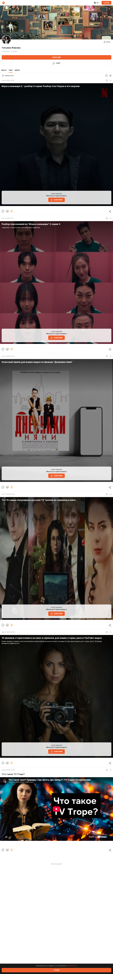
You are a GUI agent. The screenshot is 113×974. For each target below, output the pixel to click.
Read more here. (72, 965)
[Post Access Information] (107, 80)
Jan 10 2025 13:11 (8, 218)
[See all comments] (3, 211)
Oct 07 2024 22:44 (8, 494)
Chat (58, 63)
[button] (4, 3)
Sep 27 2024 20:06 (8, 632)
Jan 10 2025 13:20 (8, 80)
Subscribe (56, 57)
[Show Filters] (110, 75)
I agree (56, 970)
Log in (106, 3)
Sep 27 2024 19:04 (8, 770)
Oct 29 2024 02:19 (8, 356)
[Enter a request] (106, 75)
